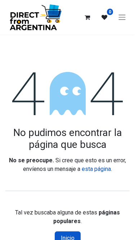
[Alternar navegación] (122, 17)
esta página (96, 169)
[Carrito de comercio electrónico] (87, 17)
